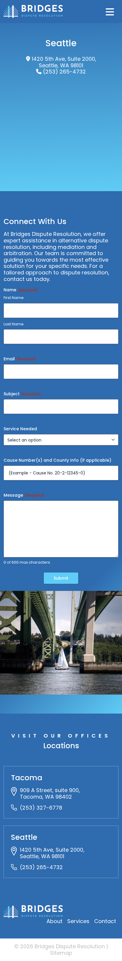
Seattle (24, 837)
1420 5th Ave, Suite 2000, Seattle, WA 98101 (64, 62)
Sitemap (61, 953)
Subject (22, 394)
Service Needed (20, 429)
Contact (105, 921)
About (54, 921)
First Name (14, 297)
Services (78, 921)
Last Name (14, 324)
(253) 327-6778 (41, 807)
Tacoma (26, 778)
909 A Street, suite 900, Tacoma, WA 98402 (50, 793)
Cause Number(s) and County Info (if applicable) (57, 460)
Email (20, 359)
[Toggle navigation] (109, 11)
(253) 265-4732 (64, 71)
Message (24, 495)
